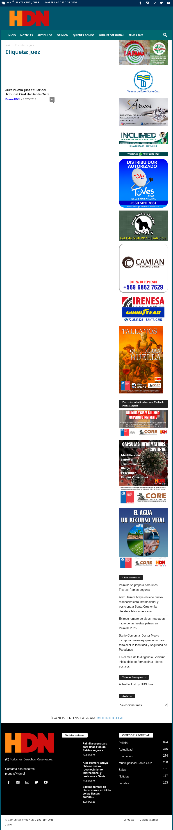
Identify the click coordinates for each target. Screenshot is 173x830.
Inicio (11, 35)
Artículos (44, 35)
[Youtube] (168, 3)
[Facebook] (140, 3)
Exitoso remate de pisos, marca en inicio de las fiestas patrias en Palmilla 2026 (142, 623)
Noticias (26, 35)
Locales (124, 783)
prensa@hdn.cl (15, 773)
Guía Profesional (111, 35)
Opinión (62, 35)
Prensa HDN (12, 99)
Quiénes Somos (83, 35)
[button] (165, 35)
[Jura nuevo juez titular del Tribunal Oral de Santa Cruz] (30, 73)
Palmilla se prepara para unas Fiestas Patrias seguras (138, 587)
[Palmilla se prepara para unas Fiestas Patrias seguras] (71, 748)
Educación (125, 756)
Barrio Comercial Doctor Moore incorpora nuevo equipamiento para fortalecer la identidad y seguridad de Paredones (143, 642)
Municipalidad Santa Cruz (135, 763)
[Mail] (154, 3)
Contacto (128, 819)
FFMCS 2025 (136, 35)
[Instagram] (147, 3)
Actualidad (125, 749)
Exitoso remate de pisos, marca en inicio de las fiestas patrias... (97, 792)
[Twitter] (161, 3)
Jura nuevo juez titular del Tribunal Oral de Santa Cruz (27, 92)
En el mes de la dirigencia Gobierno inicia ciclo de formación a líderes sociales (142, 661)
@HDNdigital (111, 718)
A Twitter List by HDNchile (136, 684)
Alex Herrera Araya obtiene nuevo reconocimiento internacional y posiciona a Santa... (95, 769)
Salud (122, 769)
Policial (123, 742)
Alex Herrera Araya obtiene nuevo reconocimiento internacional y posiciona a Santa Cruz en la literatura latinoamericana (141, 604)
